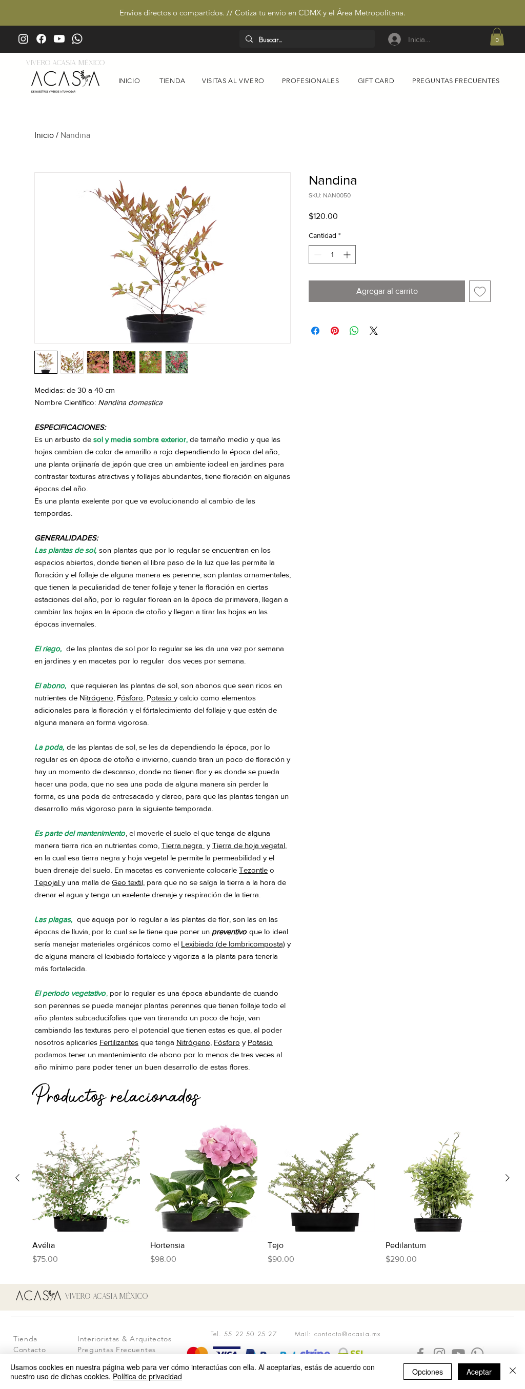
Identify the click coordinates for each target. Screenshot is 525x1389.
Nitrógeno (193, 1042)
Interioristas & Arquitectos (124, 1338)
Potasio (260, 1042)
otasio (162, 697)
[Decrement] (316, 255)
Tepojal (48, 882)
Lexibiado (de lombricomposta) (233, 943)
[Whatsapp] (77, 38)
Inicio (44, 135)
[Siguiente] (507, 1178)
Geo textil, (128, 882)
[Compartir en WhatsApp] (354, 331)
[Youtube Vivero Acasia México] (59, 38)
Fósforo (227, 1042)
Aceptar (479, 1371)
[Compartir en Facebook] (315, 331)
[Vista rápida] (86, 1178)
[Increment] (347, 255)
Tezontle (253, 869)
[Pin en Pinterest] (335, 331)
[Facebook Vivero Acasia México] (41, 38)
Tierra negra (183, 845)
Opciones (427, 1371)
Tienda (25, 1338)
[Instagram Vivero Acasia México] (23, 38)
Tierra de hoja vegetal (248, 845)
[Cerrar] (513, 1371)
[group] (262, 1195)
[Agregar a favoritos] (480, 291)
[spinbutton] (332, 255)
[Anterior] (17, 1178)
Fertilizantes (118, 1042)
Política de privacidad (147, 1376)
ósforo (132, 697)
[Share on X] (374, 331)
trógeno (100, 697)
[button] (497, 37)
